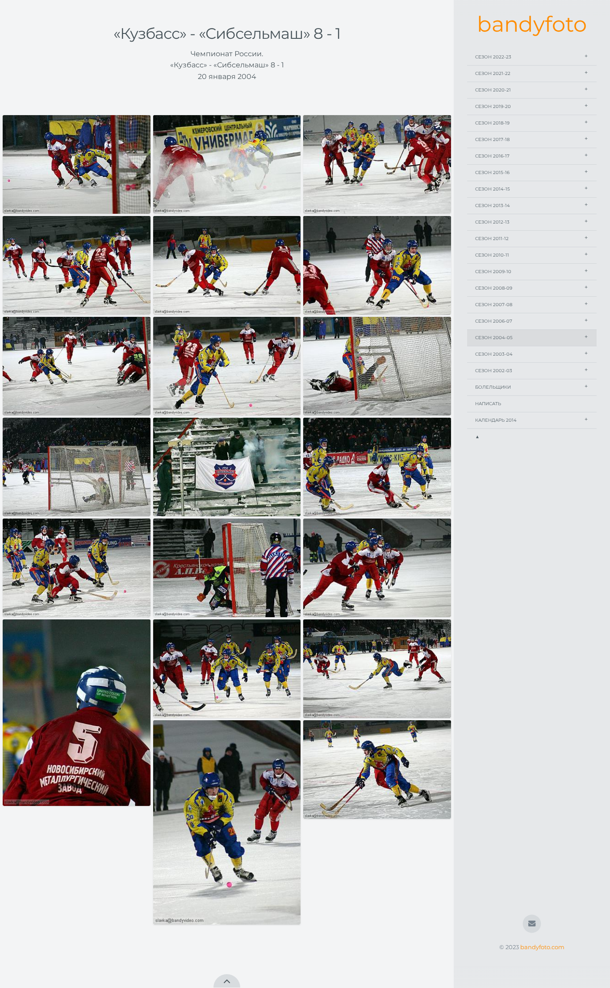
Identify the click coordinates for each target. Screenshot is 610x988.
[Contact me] (532, 924)
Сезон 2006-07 (493, 321)
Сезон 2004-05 (494, 337)
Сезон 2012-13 (492, 222)
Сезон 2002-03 (493, 371)
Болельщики (493, 387)
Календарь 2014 (496, 420)
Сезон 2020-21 (493, 90)
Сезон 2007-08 (493, 304)
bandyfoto (532, 24)
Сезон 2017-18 (492, 139)
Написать (488, 404)
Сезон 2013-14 (492, 205)
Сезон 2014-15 (492, 189)
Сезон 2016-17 (492, 156)
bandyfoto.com (542, 947)
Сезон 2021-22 (492, 73)
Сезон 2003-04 (494, 354)
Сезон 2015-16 (492, 172)
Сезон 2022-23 (493, 57)
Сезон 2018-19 (492, 123)
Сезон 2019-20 (493, 106)
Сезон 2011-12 (492, 238)
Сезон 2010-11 (492, 255)
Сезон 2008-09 (493, 288)
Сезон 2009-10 (493, 271)
